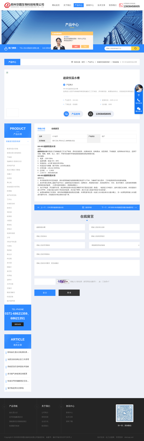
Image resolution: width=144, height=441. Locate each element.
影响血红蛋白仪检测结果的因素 (18, 352)
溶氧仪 (9, 229)
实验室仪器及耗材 (103, 62)
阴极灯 (9, 267)
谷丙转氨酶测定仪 (16, 417)
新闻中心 (90, 5)
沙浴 (8, 237)
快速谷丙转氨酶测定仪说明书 (18, 381)
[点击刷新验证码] (63, 282)
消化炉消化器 (11, 242)
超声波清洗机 (11, 195)
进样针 (9, 280)
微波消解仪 (11, 292)
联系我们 (113, 5)
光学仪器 (10, 284)
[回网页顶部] (139, 95)
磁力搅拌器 (11, 301)
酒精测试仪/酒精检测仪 (17, 421)
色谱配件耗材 (14, 426)
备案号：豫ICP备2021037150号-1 (59, 437)
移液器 (9, 216)
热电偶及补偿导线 (13, 187)
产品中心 (78, 5)
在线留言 (55, 129)
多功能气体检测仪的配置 (17, 374)
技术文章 (101, 5)
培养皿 (9, 178)
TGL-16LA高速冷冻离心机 (29, 48)
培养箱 (9, 275)
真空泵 (9, 271)
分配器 (9, 220)
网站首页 (56, 5)
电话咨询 (139, 103)
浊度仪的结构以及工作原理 (18, 359)
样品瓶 (9, 258)
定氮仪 (9, 288)
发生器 (9, 263)
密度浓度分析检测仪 (14, 153)
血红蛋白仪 (13, 412)
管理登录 (119, 437)
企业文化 (45, 421)
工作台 (9, 199)
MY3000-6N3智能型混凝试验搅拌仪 (120, 207)
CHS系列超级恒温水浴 (55, 207)
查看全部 (18, 324)
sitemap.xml (128, 437)
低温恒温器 (11, 233)
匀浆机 (9, 246)
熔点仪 (9, 254)
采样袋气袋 (11, 165)
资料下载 (69, 421)
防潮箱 (9, 191)
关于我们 (67, 5)
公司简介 (45, 412)
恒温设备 (116, 62)
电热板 (9, 250)
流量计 (9, 174)
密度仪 (9, 208)
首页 (83, 62)
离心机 (9, 182)
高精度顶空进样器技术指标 (18, 367)
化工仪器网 (110, 437)
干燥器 (9, 157)
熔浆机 (9, 225)
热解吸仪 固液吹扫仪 (14, 161)
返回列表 (88, 207)
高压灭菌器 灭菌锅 (13, 170)
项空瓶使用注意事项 (15, 388)
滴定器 (9, 212)
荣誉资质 (45, 417)
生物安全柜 (11, 203)
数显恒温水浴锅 (12, 149)
